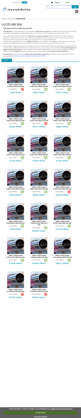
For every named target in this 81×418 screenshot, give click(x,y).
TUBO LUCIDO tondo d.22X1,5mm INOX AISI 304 (16, 120)
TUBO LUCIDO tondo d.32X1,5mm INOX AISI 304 (39, 154)
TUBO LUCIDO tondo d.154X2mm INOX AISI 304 (39, 290)
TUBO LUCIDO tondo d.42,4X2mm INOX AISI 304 (16, 222)
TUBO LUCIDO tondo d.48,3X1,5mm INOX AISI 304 (39, 223)
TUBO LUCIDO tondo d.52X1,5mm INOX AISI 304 (62, 222)
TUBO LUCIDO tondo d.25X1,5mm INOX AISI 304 (39, 120)
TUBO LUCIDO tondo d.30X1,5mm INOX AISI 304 (16, 154)
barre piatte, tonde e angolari (21, 56)
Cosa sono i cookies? (40, 416)
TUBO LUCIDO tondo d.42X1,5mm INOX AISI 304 (62, 188)
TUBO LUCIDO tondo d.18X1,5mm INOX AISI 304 (39, 85)
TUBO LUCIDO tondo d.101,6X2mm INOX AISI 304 (62, 256)
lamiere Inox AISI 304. (39, 56)
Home (4, 19)
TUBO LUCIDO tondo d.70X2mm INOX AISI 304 (39, 256)
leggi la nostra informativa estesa (61, 409)
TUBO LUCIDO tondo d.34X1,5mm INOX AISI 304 (62, 154)
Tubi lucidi (11, 19)
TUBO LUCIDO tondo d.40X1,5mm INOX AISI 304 (39, 188)
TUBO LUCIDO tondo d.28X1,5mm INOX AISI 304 (62, 120)
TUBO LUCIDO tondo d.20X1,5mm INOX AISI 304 (62, 85)
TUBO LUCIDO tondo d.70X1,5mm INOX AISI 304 (16, 256)
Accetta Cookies (40, 412)
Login (24, 2)
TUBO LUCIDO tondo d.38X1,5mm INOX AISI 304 (16, 188)
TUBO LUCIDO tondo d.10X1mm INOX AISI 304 (15, 85)
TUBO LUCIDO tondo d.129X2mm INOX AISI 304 (15, 290)
